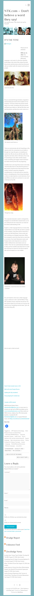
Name (6, 493)
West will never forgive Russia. (12, 389)
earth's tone (18, 436)
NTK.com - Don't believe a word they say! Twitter (17, 585)
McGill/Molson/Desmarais (18, 444)
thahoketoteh (9, 448)
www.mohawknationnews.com (12, 411)
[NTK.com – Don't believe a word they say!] (17, 27)
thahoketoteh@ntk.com (10, 417)
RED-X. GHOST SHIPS (23, 457)
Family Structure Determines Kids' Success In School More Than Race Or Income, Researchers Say (16, 575)
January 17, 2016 (19, 448)
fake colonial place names (17, 440)
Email (6, 500)
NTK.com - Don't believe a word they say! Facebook (14, 585)
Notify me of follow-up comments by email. (15, 517)
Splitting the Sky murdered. (11, 392)
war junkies (19, 446)
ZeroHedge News (14, 551)
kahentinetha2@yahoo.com (11, 407)
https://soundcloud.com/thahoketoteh (19, 418)
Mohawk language (10, 446)
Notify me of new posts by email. (12, 522)
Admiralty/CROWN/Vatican (12, 434)
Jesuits (23, 442)
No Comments (16, 450)
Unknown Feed (13, 545)
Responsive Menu (29, 5)
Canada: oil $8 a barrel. (10, 402)
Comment (7, 472)
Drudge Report (13, 538)
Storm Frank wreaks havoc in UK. (12, 386)
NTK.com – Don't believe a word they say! (16, 15)
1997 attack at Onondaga (17, 431)
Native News (8, 450)
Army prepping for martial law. (12, 396)
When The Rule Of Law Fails (11, 563)
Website (6, 508)
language (7, 444)
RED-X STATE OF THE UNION (13, 454)
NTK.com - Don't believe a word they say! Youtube (19, 585)
